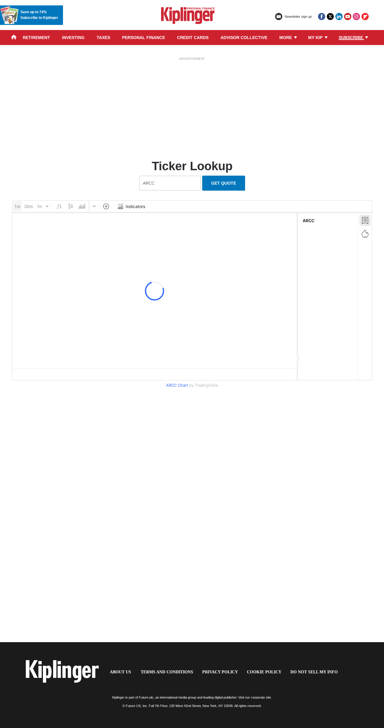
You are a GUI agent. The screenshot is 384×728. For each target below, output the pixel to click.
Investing (73, 37)
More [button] (286, 37)
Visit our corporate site (254, 697)
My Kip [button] (316, 37)
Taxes (103, 37)
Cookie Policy (264, 672)
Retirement (36, 37)
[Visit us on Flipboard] (365, 16)
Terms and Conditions (167, 672)
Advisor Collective (243, 37)
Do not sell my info (314, 672)
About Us (120, 672)
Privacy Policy (220, 672)
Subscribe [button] (351, 37)
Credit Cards (192, 37)
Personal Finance (143, 37)
